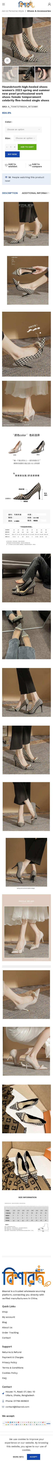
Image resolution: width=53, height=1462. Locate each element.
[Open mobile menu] (3, 4)
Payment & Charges (12, 1357)
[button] (5, 41)
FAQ (4, 1378)
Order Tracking (10, 1332)
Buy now (12, 154)
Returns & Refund (11, 1352)
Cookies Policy (10, 1373)
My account (8, 1317)
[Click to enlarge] (7, 60)
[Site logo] (26, 4)
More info (18, 1457)
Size (7, 138)
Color (8, 121)
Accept (33, 1457)
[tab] (10, 193)
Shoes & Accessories (39, 11)
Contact (6, 1337)
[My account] (49, 4)
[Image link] (26, 1275)
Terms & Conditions (12, 1367)
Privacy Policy (9, 1362)
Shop (5, 1311)
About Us (7, 1327)
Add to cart (27, 147)
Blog (4, 1322)
